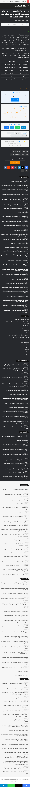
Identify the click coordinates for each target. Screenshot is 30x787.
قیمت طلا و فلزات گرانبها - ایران (19, 154)
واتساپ (17, 127)
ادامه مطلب (15, 100)
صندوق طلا (27, 344)
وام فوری (27, 354)
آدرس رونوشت (15, 162)
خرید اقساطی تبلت (25, 332)
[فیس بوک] (26, 167)
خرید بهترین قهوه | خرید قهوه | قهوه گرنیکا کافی (19, 335)
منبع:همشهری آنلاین (24, 88)
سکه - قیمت (16, 151)
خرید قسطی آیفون (25, 339)
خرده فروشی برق (25, 327)
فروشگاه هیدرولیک (25, 351)
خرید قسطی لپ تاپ (25, 342)
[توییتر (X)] (22, 167)
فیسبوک (6, 127)
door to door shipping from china (21, 319)
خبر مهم (25, 151)
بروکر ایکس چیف (25, 325)
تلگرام (23, 127)
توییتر (12, 127)
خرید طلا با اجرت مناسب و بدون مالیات (21, 337)
